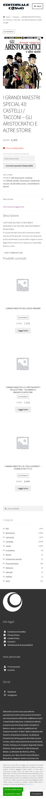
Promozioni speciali (14, 559)
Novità (8, 555)
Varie (8, 581)
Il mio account (14, 666)
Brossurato (19, 178)
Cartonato (10, 537)
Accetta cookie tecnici (13, 789)
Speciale (9, 572)
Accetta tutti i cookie (13, 794)
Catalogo (15, 17)
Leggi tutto (23, 330)
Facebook (12, 691)
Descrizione (8, 199)
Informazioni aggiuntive (13, 206)
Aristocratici (25, 180)
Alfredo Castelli (12, 180)
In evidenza (10, 550)
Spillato (9, 576)
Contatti (11, 641)
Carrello (11, 670)
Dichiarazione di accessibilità (20, 645)
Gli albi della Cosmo (18, 183)
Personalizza (36, 794)
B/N (12, 178)
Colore (8, 546)
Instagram (12, 695)
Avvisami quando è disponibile (19, 165)
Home (8, 17)
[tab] (23, 199)
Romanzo (9, 568)
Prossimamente (12, 563)
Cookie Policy (13, 638)
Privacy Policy (14, 635)
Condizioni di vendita (17, 631)
